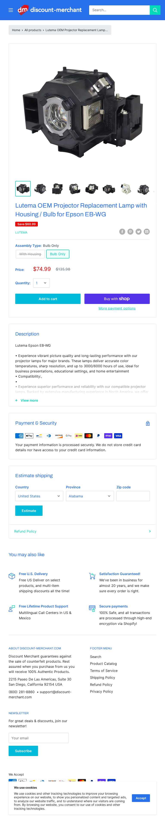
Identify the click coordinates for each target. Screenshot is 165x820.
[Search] (155, 10)
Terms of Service (104, 670)
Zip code (123, 487)
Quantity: (23, 283)
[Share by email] (147, 232)
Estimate (29, 511)
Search (95, 656)
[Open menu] (11, 10)
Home (16, 30)
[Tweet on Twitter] (139, 232)
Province (73, 487)
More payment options (117, 308)
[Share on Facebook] (122, 232)
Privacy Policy (101, 691)
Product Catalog (103, 663)
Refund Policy (25, 531)
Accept (141, 798)
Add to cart (48, 299)
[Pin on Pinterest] (130, 232)
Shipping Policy (102, 677)
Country (22, 487)
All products (32, 30)
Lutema (21, 232)
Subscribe (23, 751)
